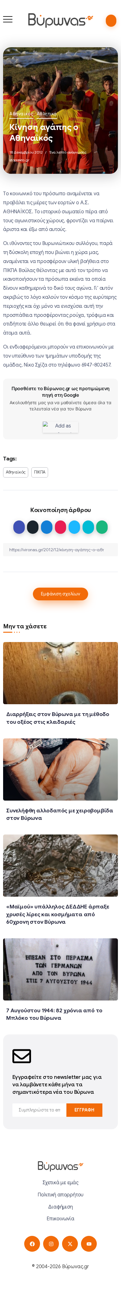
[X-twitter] (70, 1244)
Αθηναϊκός (21, 114)
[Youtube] (89, 1244)
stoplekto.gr (19, 160)
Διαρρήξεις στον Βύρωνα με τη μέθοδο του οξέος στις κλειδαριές (57, 718)
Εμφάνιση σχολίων (60, 594)
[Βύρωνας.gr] (60, 20)
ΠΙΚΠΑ (39, 472)
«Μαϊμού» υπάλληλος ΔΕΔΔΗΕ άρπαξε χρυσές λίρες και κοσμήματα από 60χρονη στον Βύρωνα (57, 914)
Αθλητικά (47, 114)
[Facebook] (32, 1244)
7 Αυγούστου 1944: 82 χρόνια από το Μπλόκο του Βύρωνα (54, 1014)
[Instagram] (51, 1244)
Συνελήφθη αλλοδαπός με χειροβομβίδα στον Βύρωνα (59, 814)
